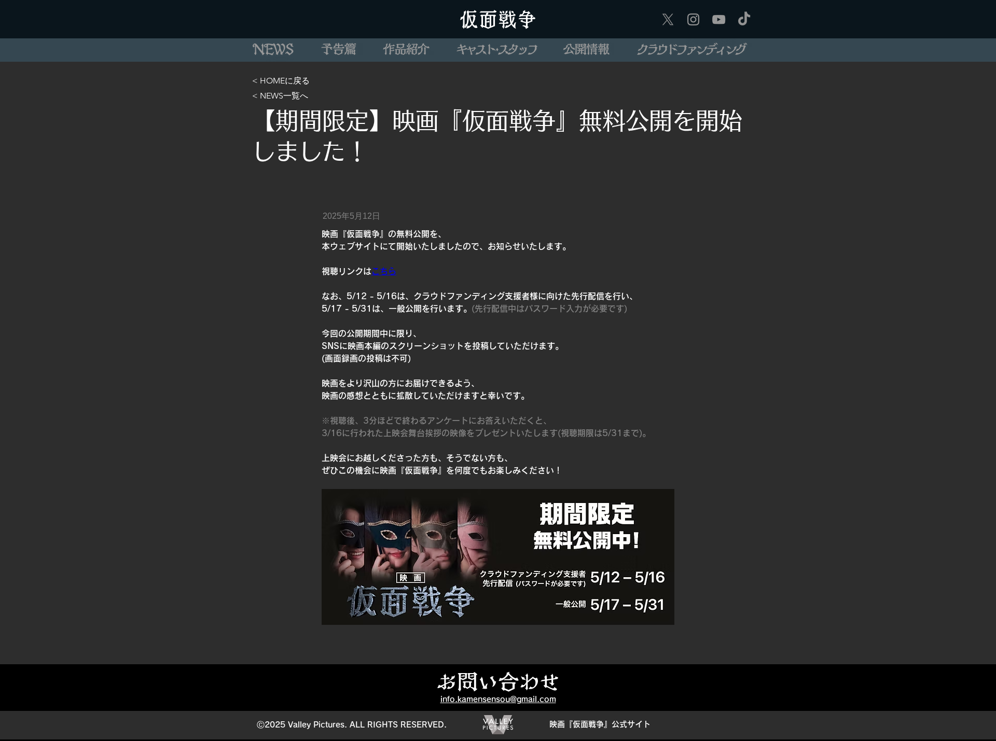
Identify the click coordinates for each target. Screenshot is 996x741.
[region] (272, 50)
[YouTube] (719, 19)
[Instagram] (693, 19)
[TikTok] (744, 19)
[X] (668, 19)
